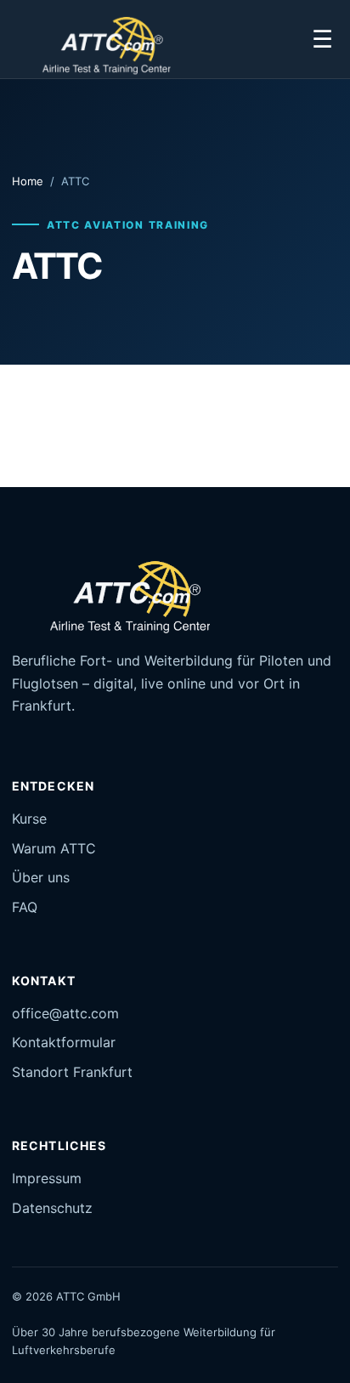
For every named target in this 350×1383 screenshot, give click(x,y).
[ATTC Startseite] (97, 40)
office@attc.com (65, 1013)
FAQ (24, 906)
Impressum (47, 1178)
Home (27, 181)
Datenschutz (52, 1207)
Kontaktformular (64, 1042)
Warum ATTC (54, 848)
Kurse (29, 818)
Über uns (41, 877)
